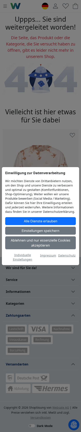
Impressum (48, 255)
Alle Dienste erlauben (40, 221)
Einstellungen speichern (40, 230)
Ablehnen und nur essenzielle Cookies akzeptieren (40, 243)
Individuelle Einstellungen (22, 257)
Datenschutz (67, 255)
